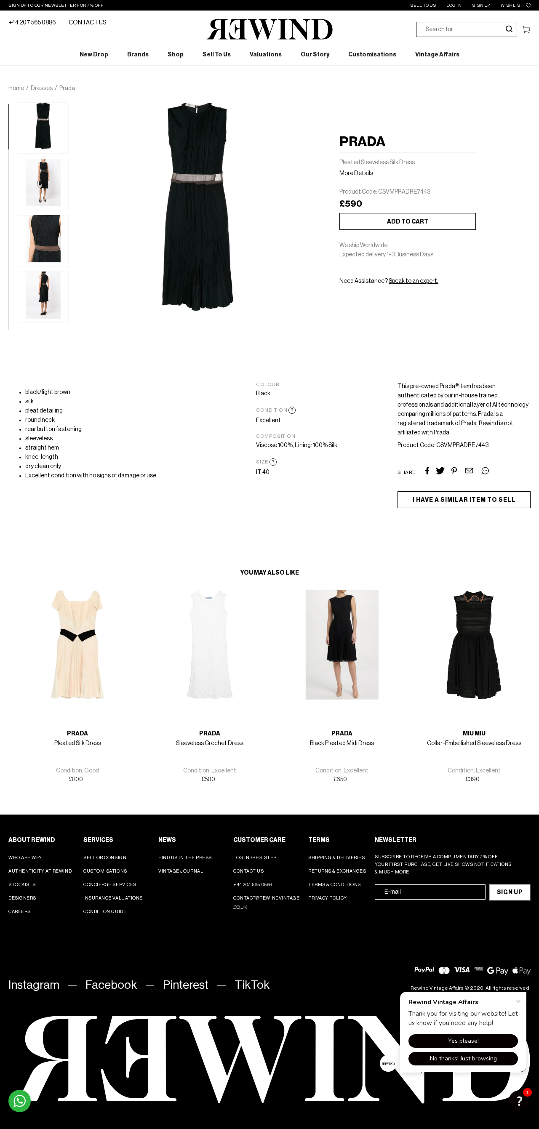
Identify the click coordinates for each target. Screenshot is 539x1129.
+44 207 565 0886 (32, 23)
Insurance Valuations (113, 898)
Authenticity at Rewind (40, 871)
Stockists (22, 884)
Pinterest (185, 985)
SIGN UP (481, 5)
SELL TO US (423, 5)
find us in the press (185, 857)
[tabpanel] (43, 128)
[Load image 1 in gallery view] (43, 128)
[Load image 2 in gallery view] (43, 184)
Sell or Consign (104, 857)
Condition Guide (104, 911)
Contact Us (248, 871)
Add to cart (407, 222)
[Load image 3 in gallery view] (43, 240)
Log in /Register (255, 857)
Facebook (111, 985)
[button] (519, 1100)
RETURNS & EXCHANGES (337, 871)
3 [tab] (12, 198)
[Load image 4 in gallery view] (43, 297)
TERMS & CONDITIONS (334, 884)
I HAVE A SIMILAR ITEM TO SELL (464, 500)
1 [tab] (12, 108)
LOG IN (454, 5)
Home (16, 88)
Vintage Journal (180, 871)
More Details (356, 173)
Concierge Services (109, 884)
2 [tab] (12, 153)
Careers (19, 911)
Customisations (105, 871)
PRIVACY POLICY (327, 898)
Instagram (33, 985)
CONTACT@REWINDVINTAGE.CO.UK (266, 903)
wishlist (512, 5)
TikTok (252, 985)
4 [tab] (12, 244)
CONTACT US (87, 23)
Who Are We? (25, 857)
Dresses (42, 88)
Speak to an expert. (413, 281)
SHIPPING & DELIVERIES (336, 857)
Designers (22, 898)
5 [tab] (12, 289)
